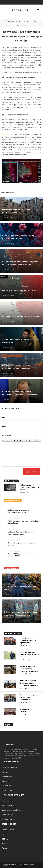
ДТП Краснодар (8, 805)
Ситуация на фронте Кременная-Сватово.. (21, 316)
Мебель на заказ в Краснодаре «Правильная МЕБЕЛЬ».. (29, 487)
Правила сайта (7, 777)
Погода (5, 772)
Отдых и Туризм (8, 819)
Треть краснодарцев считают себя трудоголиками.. (28, 697)
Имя (3, 418)
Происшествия (7, 801)
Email (4, 426)
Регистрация (7, 790)
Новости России (8, 830)
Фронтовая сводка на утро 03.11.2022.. (19, 290)
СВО (24, 25)
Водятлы (5, 844)
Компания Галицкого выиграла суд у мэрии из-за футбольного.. (29, 654)
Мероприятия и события (11, 810)
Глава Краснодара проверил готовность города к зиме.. (28, 640)
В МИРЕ (5, 839)
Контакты (5, 781)
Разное (4, 848)
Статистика (6, 786)
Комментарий (6, 435)
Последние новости (9, 767)
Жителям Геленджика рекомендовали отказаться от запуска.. (29, 669)
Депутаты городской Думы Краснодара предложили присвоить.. (29, 683)
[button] (2, 440)
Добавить (31, 472)
